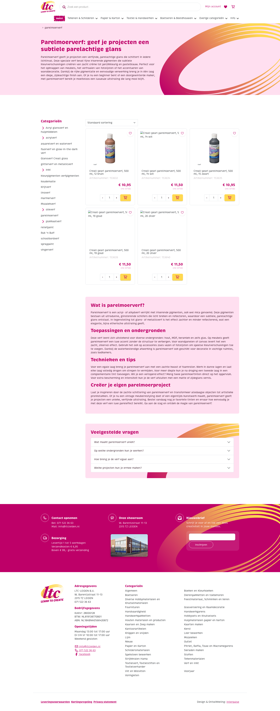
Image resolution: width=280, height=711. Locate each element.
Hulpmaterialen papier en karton (204, 620)
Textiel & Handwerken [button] (140, 18)
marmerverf (48, 198)
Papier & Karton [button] (110, 18)
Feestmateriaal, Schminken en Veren (206, 599)
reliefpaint (47, 227)
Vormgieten (132, 675)
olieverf (50, 209)
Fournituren (132, 607)
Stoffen (188, 654)
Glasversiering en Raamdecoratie (204, 607)
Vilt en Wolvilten (135, 671)
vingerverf (47, 249)
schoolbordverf (50, 238)
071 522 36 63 (87, 650)
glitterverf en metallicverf (57, 164)
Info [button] (232, 18)
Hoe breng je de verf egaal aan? (113, 459)
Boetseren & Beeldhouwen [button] (176, 18)
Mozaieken (190, 637)
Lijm (127, 637)
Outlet (59, 18)
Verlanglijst (225, 7)
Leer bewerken (193, 633)
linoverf (45, 192)
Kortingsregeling (81, 701)
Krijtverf (46, 187)
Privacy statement (105, 701)
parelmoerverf (49, 215)
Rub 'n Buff (47, 232)
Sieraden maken (194, 650)
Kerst (187, 628)
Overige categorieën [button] (211, 18)
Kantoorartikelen (135, 628)
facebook (84, 654)
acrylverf (51, 137)
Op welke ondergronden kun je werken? (119, 450)
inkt (48, 169)
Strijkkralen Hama (136, 658)
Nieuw (129, 641)
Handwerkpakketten (138, 615)
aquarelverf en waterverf (56, 143)
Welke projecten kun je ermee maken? (118, 467)
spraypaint (47, 244)
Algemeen (131, 590)
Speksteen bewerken (138, 654)
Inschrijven (201, 544)
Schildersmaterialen (137, 650)
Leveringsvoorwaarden (55, 701)
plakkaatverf (53, 221)
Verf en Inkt (191, 663)
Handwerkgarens (194, 611)
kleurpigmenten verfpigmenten (60, 175)
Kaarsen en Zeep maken (140, 624)
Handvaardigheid (135, 611)
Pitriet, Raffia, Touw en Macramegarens (208, 646)
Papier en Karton (135, 646)
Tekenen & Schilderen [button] (81, 18)
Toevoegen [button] (125, 197)
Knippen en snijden (137, 633)
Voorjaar (189, 671)
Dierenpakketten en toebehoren (204, 595)
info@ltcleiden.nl (89, 646)
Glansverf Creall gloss (54, 158)
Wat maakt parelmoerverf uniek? (114, 442)
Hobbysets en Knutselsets (200, 615)
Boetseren (131, 595)
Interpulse (233, 701)
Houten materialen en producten (145, 620)
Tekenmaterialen (194, 658)
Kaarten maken (193, 624)
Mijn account (213, 6)
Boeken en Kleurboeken (198, 590)
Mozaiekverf (48, 203)
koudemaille (48, 181)
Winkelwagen (233, 7)
